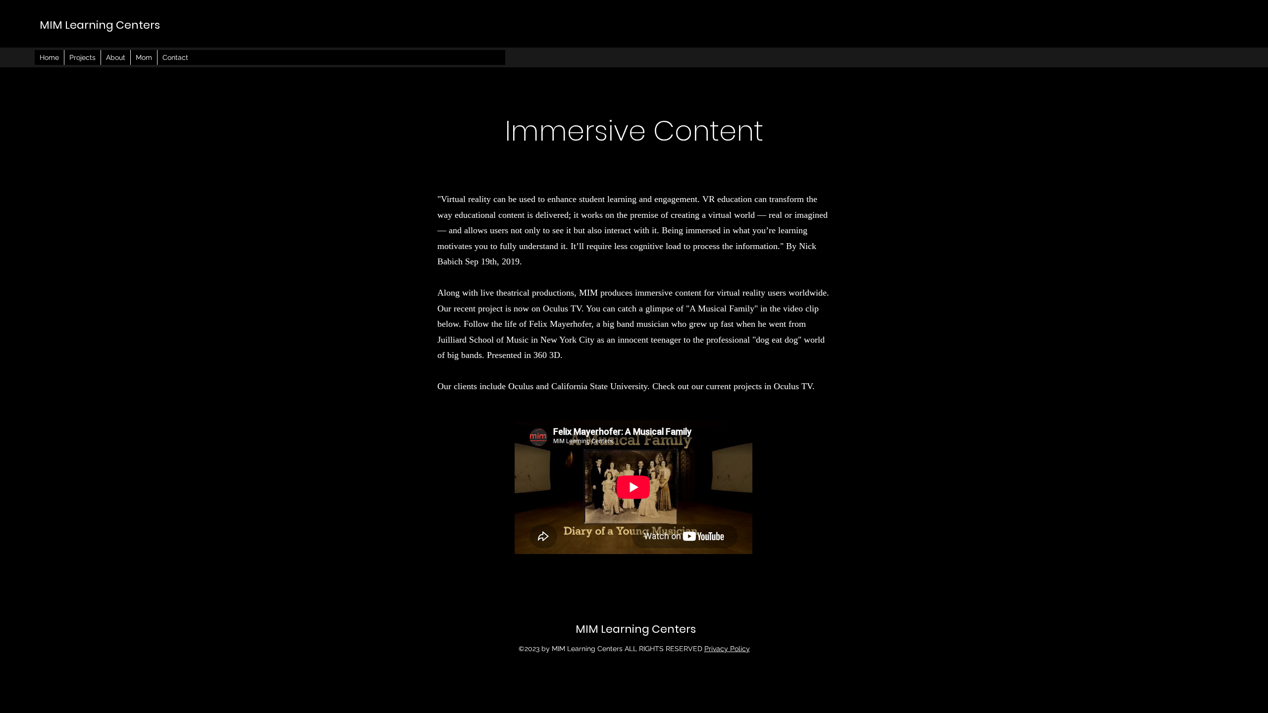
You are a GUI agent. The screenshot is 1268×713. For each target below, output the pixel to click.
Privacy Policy (727, 649)
